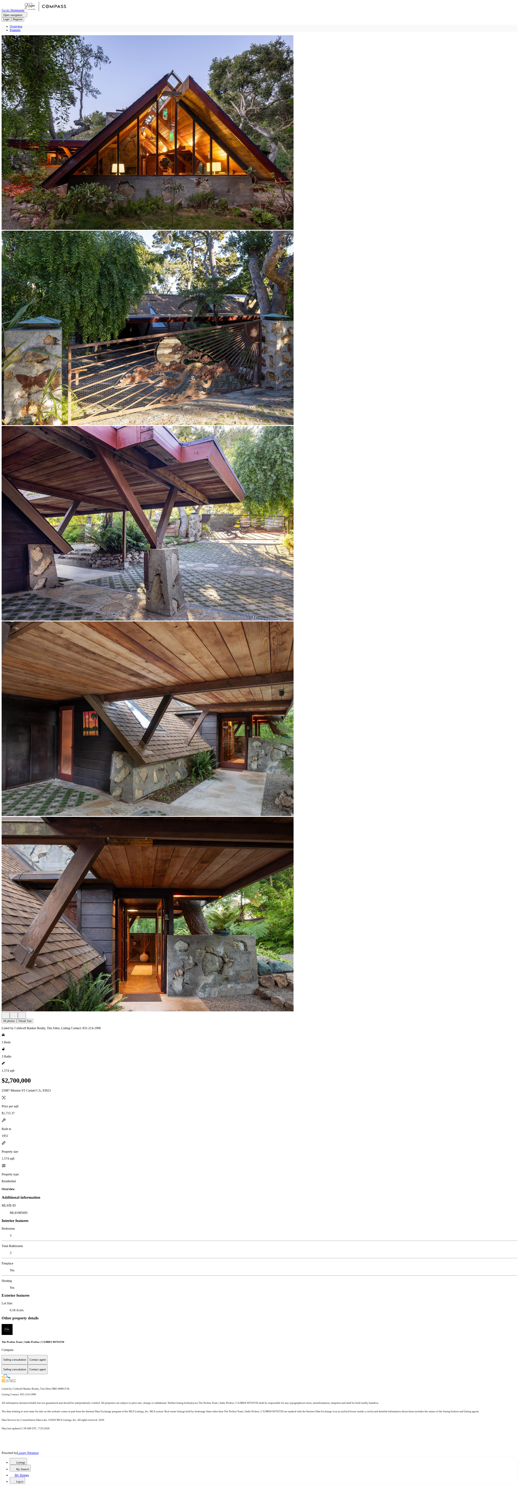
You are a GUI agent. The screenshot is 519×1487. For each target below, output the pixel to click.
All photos (9, 1021)
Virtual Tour (25, 1021)
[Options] (6, 1015)
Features (15, 30)
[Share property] (22, 1015)
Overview (16, 26)
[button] (259, 133)
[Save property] (14, 1015)
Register (18, 19)
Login (6, 19)
